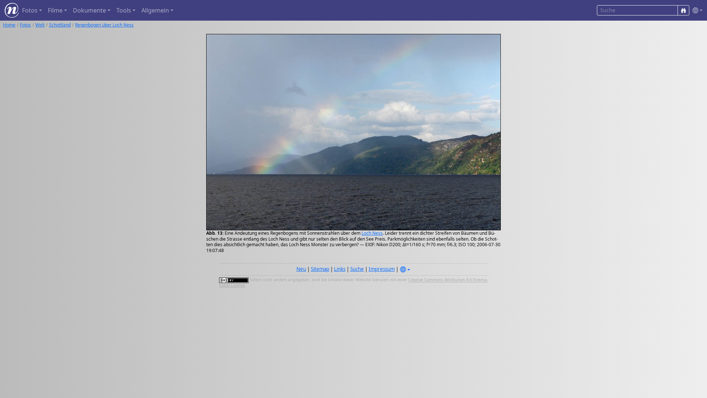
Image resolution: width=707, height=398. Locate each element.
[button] (696, 10)
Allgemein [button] (155, 10)
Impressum (382, 269)
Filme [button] (55, 10)
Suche (357, 269)
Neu (301, 269)
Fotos (25, 25)
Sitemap (320, 269)
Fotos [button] (30, 10)
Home (9, 25)
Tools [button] (123, 10)
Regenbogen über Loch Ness (104, 25)
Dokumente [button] (89, 10)
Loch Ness (372, 233)
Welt (40, 25)
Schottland (60, 25)
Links (339, 269)
